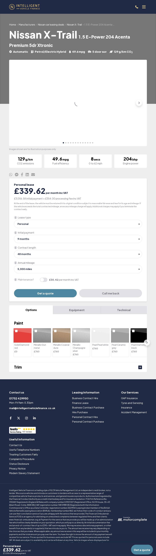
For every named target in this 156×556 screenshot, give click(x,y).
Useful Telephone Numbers (24, 449)
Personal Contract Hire (85, 417)
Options (31, 310)
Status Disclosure (19, 463)
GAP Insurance (129, 398)
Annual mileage (26, 262)
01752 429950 (18, 398)
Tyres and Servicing (132, 403)
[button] (63, 142)
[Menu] (144, 7)
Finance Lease (80, 403)
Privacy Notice (17, 468)
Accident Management (134, 412)
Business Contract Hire (85, 398)
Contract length (27, 247)
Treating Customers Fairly (23, 454)
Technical (124, 310)
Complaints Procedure (21, 459)
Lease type (24, 217)
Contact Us (15, 445)
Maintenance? (26, 279)
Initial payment (26, 232)
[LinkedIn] (34, 418)
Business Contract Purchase (88, 407)
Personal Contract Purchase (88, 421)
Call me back (110, 293)
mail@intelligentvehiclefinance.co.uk (32, 408)
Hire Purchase (80, 412)
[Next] (147, 343)
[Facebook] (11, 418)
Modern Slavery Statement (24, 473)
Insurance (126, 407)
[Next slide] (139, 103)
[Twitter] (19, 418)
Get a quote (45, 293)
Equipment (77, 310)
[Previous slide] (17, 103)
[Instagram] (26, 418)
